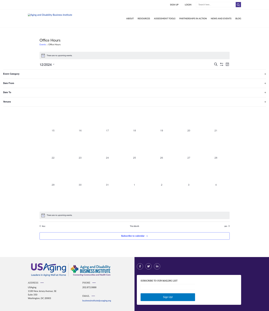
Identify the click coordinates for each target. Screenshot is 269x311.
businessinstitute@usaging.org (96, 300)
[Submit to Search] (238, 4)
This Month (134, 226)
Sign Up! (168, 297)
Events (43, 45)
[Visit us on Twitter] (148, 266)
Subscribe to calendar (132, 235)
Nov (43, 226)
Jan (225, 226)
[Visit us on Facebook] (140, 266)
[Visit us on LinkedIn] (157, 266)
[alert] (135, 55)
